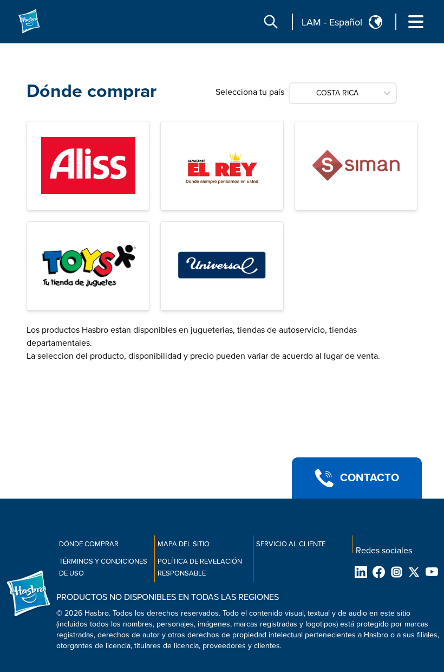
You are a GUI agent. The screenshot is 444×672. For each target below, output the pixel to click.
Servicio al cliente (290, 544)
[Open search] (271, 22)
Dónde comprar (89, 544)
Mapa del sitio (184, 544)
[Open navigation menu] (416, 22)
